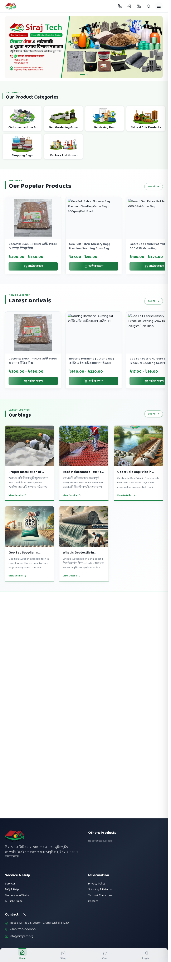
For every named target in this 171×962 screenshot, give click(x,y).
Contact (93, 901)
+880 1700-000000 (23, 930)
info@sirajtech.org (21, 936)
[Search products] (148, 6)
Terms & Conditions (100, 895)
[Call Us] (120, 6)
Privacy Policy (97, 883)
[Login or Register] (129, 6)
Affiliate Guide (14, 901)
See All (151, 186)
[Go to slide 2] (87, 74)
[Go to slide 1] (82, 74)
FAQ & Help (12, 889)
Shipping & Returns (100, 889)
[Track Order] (139, 6)
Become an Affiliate (17, 895)
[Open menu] (159, 6)
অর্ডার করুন (35, 266)
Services (10, 883)
